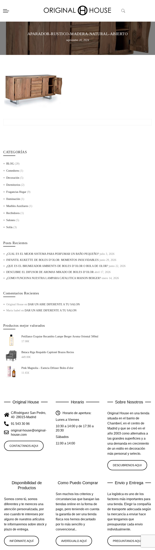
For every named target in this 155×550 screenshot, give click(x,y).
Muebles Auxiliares (17, 206)
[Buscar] (123, 11)
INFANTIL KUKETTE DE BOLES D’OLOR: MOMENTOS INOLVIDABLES (52, 259)
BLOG (10, 163)
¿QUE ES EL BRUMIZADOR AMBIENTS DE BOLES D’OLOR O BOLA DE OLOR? (57, 266)
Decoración (12, 177)
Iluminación (13, 198)
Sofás (9, 227)
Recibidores (13, 213)
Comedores (12, 170)
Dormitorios (13, 184)
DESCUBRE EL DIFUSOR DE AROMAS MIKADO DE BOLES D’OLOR (50, 272)
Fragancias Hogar (16, 191)
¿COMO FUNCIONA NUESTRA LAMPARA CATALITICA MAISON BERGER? (53, 278)
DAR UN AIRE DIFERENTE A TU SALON (54, 304)
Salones (10, 220)
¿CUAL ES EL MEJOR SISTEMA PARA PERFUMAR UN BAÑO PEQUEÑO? (52, 253)
